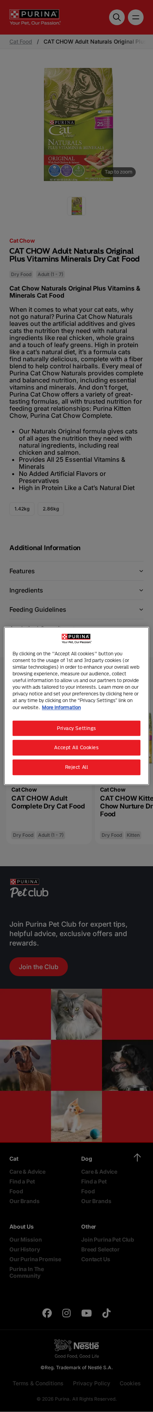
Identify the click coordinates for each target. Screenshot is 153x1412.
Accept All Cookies (76, 747)
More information (61, 707)
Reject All (76, 767)
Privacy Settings (76, 728)
